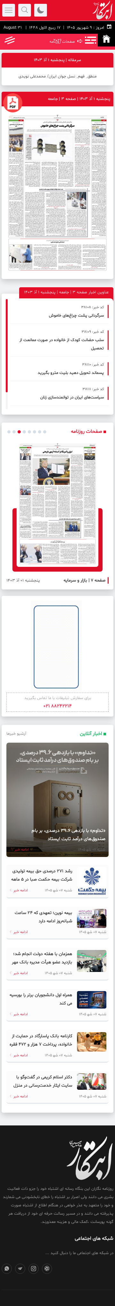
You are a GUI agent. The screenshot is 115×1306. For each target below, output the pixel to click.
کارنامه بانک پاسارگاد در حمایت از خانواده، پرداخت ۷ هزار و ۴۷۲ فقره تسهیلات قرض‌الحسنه (41, 1044)
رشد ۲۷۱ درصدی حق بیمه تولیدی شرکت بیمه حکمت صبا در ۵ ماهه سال (41, 879)
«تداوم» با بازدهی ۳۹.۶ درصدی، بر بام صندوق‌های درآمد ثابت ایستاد (68, 834)
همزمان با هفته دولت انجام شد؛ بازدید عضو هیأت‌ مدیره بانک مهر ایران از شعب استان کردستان (42, 962)
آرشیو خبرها (16, 734)
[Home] (106, 40)
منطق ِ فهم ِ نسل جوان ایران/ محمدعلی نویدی (57, 76)
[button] (9, 431)
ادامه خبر (21, 849)
